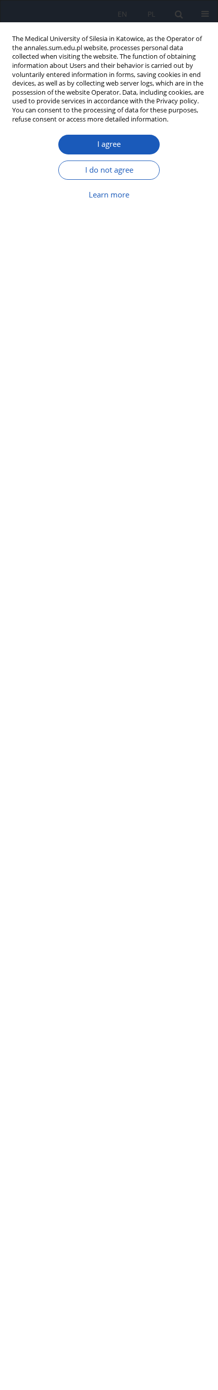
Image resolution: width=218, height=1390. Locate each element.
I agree (109, 144)
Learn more (109, 194)
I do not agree (109, 170)
